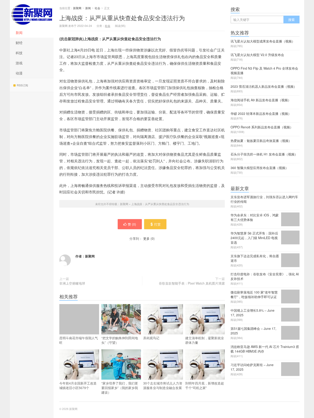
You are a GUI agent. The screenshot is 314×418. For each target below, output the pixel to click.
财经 (19, 42)
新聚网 (32, 14)
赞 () (132, 224)
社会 (97, 8)
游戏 (19, 62)
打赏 (157, 224)
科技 (19, 52)
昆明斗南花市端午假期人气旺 (78, 340)
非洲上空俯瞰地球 (72, 283)
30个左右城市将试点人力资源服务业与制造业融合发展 (162, 385)
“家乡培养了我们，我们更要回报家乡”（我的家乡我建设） (119, 388)
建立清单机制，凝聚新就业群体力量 (204, 340)
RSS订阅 (22, 85)
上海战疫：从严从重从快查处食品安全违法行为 (122, 17)
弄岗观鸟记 (151, 338)
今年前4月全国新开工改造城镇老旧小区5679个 (78, 385)
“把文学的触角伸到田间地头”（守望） (119, 340)
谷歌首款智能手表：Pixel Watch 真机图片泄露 (192, 283)
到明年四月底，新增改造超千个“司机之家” (204, 385)
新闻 (19, 32)
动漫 (19, 73)
